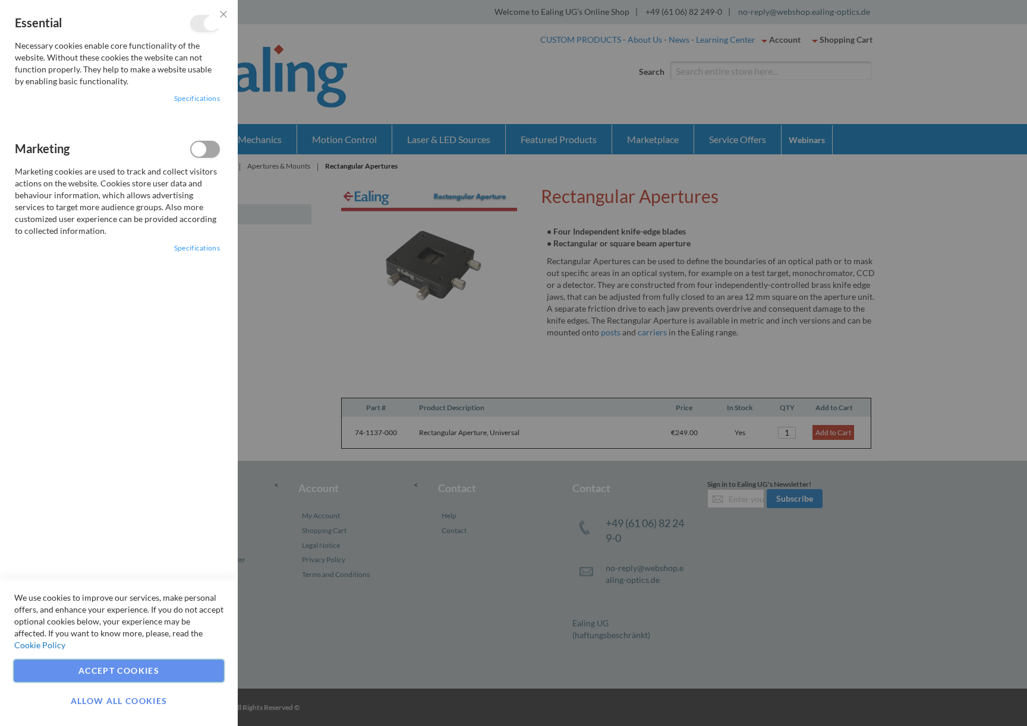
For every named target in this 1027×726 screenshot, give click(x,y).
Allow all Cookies (119, 701)
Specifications (197, 98)
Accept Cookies (118, 670)
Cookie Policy (39, 645)
